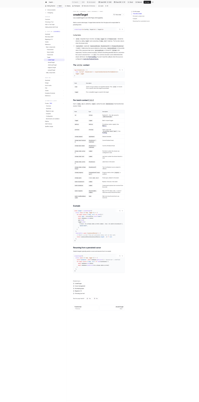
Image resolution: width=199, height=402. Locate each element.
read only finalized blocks (90, 59)
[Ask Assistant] (122, 29)
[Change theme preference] (153, 2)
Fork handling (92, 57)
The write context (137, 13)
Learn (101, 6)
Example (135, 18)
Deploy (69, 6)
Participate (77, 6)
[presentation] (99, 73)
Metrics (104, 125)
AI (107, 6)
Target (101, 11)
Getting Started (51, 6)
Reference (83, 11)
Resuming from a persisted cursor (141, 21)
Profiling (104, 132)
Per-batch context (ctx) (139, 16)
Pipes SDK (76, 11)
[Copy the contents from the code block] (120, 29)
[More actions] (123, 14)
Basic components (93, 11)
